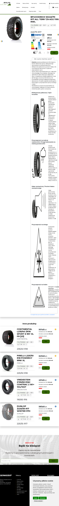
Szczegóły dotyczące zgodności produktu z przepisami (43, 314)
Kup (54, 52)
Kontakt (33, 7)
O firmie (18, 3)
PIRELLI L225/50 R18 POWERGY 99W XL (25, 358)
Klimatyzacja (25, 7)
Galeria (17, 7)
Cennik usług (42, 3)
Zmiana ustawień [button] (38, 501)
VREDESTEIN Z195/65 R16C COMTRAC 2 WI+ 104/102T (25, 383)
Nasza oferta (26, 3)
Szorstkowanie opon (21, 11)
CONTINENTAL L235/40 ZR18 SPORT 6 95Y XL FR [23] (25, 333)
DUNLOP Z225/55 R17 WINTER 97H (23, 408)
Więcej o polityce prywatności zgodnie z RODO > (11, 465)
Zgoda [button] (35, 498)
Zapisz (53, 460)
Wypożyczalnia (32, 11)
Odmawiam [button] (42, 498)
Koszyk (56, 7)
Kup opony (34, 3)
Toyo (40, 11)
